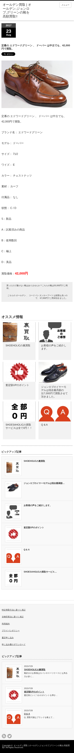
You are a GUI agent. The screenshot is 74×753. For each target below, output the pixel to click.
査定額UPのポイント (17, 385)
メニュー (65, 5)
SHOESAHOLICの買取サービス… (40, 572)
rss (4, 736)
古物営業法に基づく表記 (13, 617)
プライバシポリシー (11, 630)
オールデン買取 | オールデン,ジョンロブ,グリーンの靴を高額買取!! (36, 746)
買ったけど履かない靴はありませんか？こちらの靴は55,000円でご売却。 (37, 286)
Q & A (44, 424)
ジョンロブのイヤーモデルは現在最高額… (44, 483)
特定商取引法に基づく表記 (14, 610)
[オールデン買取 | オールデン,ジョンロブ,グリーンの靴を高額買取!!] (17, 10)
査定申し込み (8, 637)
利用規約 (6, 624)
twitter (9, 736)
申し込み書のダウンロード (14, 644)
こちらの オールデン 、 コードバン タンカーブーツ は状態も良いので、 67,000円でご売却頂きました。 (38, 296)
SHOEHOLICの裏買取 (18, 345)
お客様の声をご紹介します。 (38, 505)
